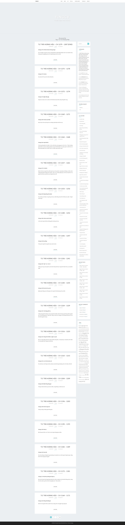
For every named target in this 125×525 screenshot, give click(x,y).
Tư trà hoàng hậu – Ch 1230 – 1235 (55, 283)
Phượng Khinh (84, 353)
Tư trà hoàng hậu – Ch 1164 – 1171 (55, 495)
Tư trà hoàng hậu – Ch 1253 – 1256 (55, 189)
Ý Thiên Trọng (82, 377)
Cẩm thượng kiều (82, 123)
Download (83, 1)
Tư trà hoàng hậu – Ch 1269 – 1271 (55, 114)
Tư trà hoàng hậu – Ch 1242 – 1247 (55, 236)
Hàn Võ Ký (82, 329)
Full (80, 109)
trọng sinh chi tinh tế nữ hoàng (84, 366)
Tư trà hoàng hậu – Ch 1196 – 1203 (55, 401)
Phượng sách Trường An (83, 172)
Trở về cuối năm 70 (82, 207)
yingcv (56, 46)
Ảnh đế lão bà (81, 121)
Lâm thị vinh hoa (82, 150)
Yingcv (36, 1)
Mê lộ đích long (85, 344)
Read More (56, 59)
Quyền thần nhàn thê (83, 174)
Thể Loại (71, 1)
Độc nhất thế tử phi (82, 252)
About (65, 1)
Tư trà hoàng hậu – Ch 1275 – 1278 (55, 69)
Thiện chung (81, 191)
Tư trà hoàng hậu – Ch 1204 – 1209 (55, 378)
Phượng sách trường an (82, 355)
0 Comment (60, 46)
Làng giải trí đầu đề (82, 156)
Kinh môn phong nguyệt (83, 143)
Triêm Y (86, 360)
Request (88, 1)
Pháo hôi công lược (82, 170)
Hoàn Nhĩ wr (84, 327)
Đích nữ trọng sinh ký (83, 250)
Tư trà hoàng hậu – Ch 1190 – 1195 (55, 424)
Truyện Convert (77, 1)
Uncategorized (81, 248)
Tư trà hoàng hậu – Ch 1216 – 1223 (55, 331)
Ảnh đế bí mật (81, 119)
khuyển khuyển (81, 331)
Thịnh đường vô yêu (82, 196)
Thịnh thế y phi (82, 193)
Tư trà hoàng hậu (82, 243)
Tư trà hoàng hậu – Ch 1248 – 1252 (55, 213)
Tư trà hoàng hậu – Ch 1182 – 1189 (55, 447)
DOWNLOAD (83, 76)
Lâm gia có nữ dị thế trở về (83, 146)
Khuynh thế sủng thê (82, 141)
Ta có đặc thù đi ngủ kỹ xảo (83, 183)
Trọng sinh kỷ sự (82, 232)
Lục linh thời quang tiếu (83, 158)
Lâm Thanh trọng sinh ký (83, 148)
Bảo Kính (80, 325)
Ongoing (80, 107)
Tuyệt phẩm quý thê (82, 246)
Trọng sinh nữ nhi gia (83, 238)
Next (59, 517)
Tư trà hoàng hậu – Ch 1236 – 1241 (55, 258)
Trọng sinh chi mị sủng (83, 216)
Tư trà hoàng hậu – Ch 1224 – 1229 (55, 305)
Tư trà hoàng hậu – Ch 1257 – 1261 (55, 163)
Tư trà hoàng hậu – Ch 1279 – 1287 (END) (55, 44)
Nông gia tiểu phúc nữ (83, 168)
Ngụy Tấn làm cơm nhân (83, 166)
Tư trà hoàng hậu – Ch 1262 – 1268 (55, 137)
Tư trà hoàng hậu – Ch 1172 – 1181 (55, 471)
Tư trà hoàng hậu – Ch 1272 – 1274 (55, 91)
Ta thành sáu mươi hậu (83, 186)
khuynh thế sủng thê (86, 330)
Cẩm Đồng (81, 125)
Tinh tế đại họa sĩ (82, 198)
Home (61, 1)
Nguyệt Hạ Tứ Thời (81, 345)
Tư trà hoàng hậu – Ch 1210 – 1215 (55, 356)
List (68, 1)
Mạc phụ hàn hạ (82, 160)
